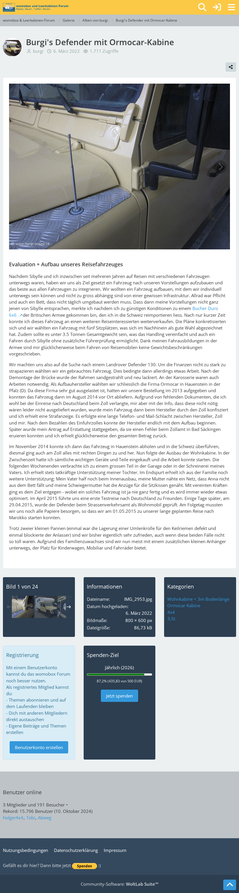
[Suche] (202, 7)
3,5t (171, 618)
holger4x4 (13, 817)
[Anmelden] (217, 7)
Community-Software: (120, 884)
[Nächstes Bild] (220, 167)
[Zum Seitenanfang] (229, 885)
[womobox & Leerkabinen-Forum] (35, 7)
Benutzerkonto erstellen (39, 747)
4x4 (171, 612)
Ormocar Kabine (183, 605)
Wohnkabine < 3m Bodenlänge (198, 599)
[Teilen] (231, 67)
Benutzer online (22, 792)
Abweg (44, 817)
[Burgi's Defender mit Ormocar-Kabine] (23, 607)
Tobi (30, 817)
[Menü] (231, 7)
